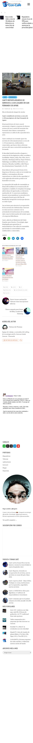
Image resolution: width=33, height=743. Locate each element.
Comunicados (12, 97)
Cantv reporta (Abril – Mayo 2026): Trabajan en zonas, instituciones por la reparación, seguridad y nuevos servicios (20, 584)
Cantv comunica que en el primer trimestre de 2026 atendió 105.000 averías (20, 601)
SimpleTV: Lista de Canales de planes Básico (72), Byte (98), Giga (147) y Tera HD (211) (19, 634)
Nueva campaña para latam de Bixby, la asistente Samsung (14, 311)
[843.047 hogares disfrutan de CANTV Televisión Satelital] (8, 250)
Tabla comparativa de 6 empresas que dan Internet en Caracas (19, 621)
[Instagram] (7, 446)
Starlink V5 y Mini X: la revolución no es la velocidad (19, 628)
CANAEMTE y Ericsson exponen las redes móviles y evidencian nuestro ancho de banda (20, 641)
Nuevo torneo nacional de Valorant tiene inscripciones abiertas (19, 301)
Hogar (5, 468)
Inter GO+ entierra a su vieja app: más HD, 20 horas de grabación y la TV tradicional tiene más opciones (19, 613)
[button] (5, 12)
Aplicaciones (7, 462)
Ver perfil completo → (10, 520)
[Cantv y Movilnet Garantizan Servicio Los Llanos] (8, 271)
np (21, 287)
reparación (8, 290)
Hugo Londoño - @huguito (10, 509)
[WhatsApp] (4, 446)
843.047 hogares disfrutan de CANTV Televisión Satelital (7, 256)
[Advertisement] (16, 53)
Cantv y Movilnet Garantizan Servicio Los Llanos (7, 277)
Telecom (5, 459)
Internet (5, 465)
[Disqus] (16, 369)
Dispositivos (6, 456)
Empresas (6, 471)
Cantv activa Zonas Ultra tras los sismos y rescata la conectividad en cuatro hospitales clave (20, 565)
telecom (7, 293)
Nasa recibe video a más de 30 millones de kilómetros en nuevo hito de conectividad (10, 22)
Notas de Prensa (19, 109)
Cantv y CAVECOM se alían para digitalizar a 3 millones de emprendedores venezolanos (19, 593)
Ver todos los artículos (11, 340)
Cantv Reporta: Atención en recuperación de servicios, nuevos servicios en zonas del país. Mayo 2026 (21, 259)
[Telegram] (14, 446)
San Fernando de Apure (21, 290)
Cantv (5, 97)
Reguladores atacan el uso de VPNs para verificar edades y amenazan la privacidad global (27, 22)
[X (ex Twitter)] (11, 446)
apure (6, 287)
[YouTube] (18, 446)
